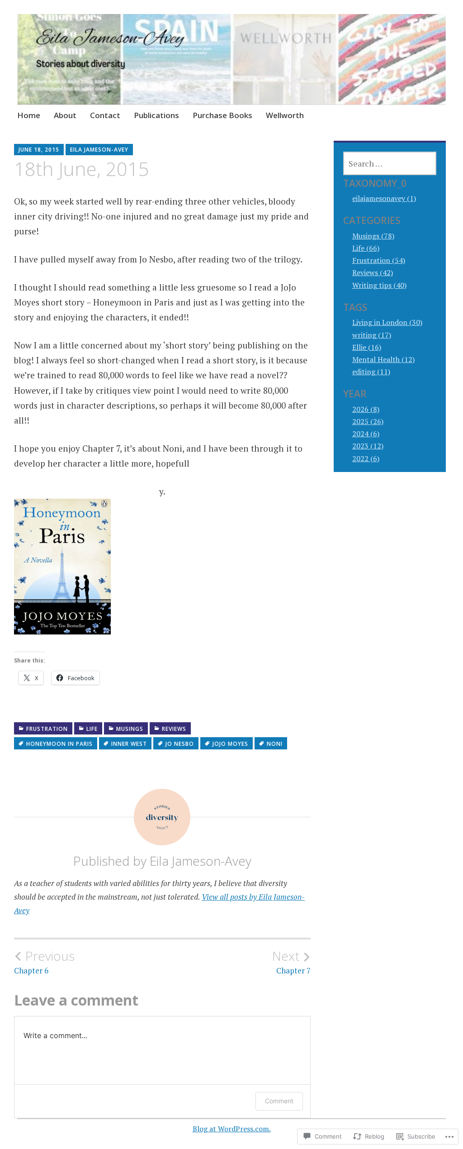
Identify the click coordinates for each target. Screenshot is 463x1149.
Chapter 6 (44, 962)
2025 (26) (367, 421)
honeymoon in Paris (59, 744)
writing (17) (371, 335)
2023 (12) (367, 446)
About (65, 115)
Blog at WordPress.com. (232, 1129)
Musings (129, 729)
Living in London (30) (387, 322)
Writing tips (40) (379, 285)
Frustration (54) (378, 260)
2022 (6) (365, 458)
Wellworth (285, 115)
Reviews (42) (372, 272)
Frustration (47, 729)
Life (92, 729)
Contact (105, 115)
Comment (279, 1101)
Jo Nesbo (179, 744)
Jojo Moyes (230, 744)
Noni (275, 744)
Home (28, 115)
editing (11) (371, 372)
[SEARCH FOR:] (390, 163)
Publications (156, 115)
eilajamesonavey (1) (384, 198)
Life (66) (365, 248)
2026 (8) (365, 409)
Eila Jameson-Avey (99, 149)
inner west (129, 744)
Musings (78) (373, 236)
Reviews (174, 729)
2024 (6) (365, 434)
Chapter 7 (291, 962)
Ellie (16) (366, 347)
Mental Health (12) (383, 359)
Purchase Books (222, 115)
